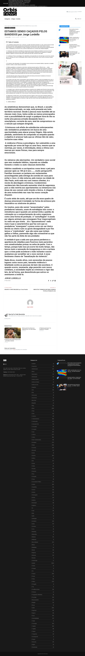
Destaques (7, 27)
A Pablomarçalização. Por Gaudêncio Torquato (45, 329)
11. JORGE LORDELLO (11, 101)
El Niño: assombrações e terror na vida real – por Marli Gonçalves (74, 38)
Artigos (13, 19)
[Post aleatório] (78, 18)
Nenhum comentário (16, 37)
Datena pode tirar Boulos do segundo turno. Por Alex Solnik (29, 329)
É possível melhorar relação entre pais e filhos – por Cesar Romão (74, 46)
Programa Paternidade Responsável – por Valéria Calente (13, 340)
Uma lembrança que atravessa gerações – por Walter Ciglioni (74, 53)
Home (6, 25)
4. (6, 60)
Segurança (10, 25)
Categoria (7, 19)
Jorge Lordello (8, 37)
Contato (18, 19)
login (14, 349)
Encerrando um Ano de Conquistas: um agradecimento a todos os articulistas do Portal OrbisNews (74, 32)
